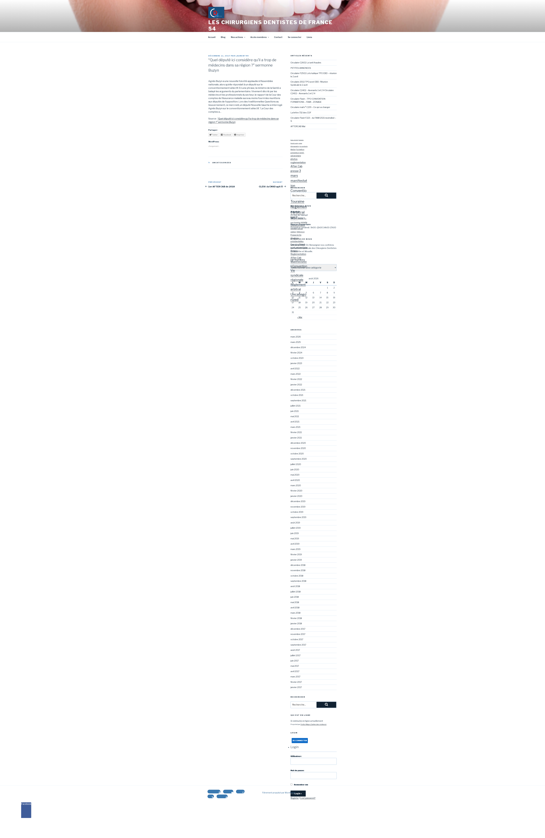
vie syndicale (303, 146)
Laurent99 (242, 56)
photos (294, 159)
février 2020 (296, 490)
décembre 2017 (298, 629)
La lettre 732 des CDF (301, 112)
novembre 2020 (298, 448)
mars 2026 (296, 336)
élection (293, 149)
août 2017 (295, 650)
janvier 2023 (296, 363)
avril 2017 (295, 671)
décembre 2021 (298, 390)
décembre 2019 (298, 501)
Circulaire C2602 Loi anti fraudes (306, 62)
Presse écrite (296, 235)
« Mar (299, 317)
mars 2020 (296, 485)
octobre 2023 (297, 358)
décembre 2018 (298, 565)
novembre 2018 (298, 570)
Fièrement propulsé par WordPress (278, 792)
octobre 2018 (297, 576)
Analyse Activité (294, 140)
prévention (295, 153)
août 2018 (295, 586)
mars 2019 (295, 549)
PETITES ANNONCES (301, 68)
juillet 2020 (296, 464)
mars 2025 (296, 342)
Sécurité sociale (294, 143)
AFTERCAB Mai (298, 126)
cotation (300, 143)
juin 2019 (295, 533)
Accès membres (258, 37)
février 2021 (296, 432)
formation (300, 149)
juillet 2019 (296, 528)
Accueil (211, 37)
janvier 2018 (296, 623)
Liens (309, 37)
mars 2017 (295, 676)
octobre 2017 (297, 639)
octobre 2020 (297, 453)
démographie (295, 146)
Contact (278, 37)
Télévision (300, 232)
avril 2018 (295, 607)
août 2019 (295, 522)
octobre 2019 (297, 512)
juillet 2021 (295, 406)
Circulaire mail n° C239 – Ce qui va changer (310, 107)
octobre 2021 (297, 395)
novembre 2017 (298, 634)
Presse (294, 251)
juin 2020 (295, 469)
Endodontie (301, 140)
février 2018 (296, 618)
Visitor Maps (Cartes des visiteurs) (313, 724)
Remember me (301, 784)
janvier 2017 (296, 687)
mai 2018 (295, 602)
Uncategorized (221, 163)
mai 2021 (295, 416)
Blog (223, 37)
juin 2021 (295, 411)
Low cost (300, 229)
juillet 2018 (296, 591)
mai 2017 (295, 666)
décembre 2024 (298, 347)
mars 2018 (295, 613)
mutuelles (304, 222)
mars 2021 (295, 427)
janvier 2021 (296, 437)
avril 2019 (295, 544)
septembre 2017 (298, 645)
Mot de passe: (297, 770)
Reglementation (298, 254)
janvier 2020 (296, 496)
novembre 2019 (298, 506)
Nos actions (237, 37)
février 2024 (296, 352)
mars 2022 (296, 374)
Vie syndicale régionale (297, 275)
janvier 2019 (296, 560)
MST (294, 218)
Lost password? (308, 798)
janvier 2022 (296, 384)
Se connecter (294, 37)
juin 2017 (295, 660)
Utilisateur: (296, 756)
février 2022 (296, 379)
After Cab (296, 166)
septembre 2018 (298, 581)
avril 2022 (295, 368)
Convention (299, 266)
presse (295, 170)
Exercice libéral (298, 244)
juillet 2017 (295, 655)
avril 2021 (295, 421)
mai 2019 (295, 538)
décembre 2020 (298, 443)
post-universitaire (299, 247)
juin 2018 (295, 597)
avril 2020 (295, 480)
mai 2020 (295, 475)
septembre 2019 (298, 517)
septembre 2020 (299, 459)
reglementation (298, 162)
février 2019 (296, 554)
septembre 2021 (298, 400)
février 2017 (296, 682)
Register (295, 798)
